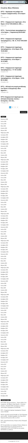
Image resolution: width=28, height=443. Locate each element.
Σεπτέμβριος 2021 (4, 251)
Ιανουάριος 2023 (4, 215)
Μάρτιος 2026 (4, 130)
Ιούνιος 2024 (3, 177)
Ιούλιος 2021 (3, 256)
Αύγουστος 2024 (4, 173)
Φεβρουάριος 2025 (5, 159)
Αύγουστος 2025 (4, 146)
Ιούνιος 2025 (3, 150)
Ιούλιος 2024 (3, 175)
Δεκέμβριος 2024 (4, 164)
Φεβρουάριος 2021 (5, 267)
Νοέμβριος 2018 (4, 328)
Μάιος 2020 (3, 287)
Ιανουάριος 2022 (4, 242)
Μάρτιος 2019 (4, 319)
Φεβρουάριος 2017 (5, 375)
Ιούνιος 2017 (3, 366)
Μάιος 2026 (3, 126)
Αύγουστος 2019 (4, 308)
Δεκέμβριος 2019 (4, 299)
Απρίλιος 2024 (4, 182)
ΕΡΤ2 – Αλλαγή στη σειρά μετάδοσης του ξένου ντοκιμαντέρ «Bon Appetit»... (13, 88)
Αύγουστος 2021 (4, 254)
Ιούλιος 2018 (3, 337)
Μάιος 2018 (3, 341)
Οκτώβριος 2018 (4, 330)
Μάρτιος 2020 (4, 292)
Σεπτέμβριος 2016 (4, 386)
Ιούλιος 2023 (3, 202)
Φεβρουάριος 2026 (5, 132)
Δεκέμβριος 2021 (4, 245)
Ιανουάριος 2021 (4, 269)
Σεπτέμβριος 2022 (4, 224)
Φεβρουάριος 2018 (5, 348)
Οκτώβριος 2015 (4, 395)
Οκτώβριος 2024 (4, 168)
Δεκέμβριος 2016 (4, 380)
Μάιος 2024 (3, 179)
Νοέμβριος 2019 (4, 301)
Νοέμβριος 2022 (4, 220)
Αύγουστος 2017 (4, 362)
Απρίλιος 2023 (4, 209)
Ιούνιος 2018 (3, 339)
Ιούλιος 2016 (3, 391)
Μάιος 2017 (3, 368)
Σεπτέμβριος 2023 (4, 197)
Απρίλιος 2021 (4, 263)
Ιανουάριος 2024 (4, 188)
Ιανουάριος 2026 (4, 135)
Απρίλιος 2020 (4, 290)
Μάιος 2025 (3, 153)
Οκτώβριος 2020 (4, 276)
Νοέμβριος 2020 (4, 274)
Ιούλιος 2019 (3, 310)
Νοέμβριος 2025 (4, 139)
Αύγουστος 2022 (4, 227)
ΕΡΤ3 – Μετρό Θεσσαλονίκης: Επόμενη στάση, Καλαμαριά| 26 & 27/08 (14, 421)
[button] (25, 2)
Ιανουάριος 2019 (4, 323)
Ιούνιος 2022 (3, 231)
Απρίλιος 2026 (4, 128)
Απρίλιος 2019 (4, 317)
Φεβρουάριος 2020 (5, 294)
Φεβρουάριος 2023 (5, 213)
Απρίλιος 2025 (4, 155)
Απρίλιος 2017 (4, 371)
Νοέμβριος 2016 (4, 382)
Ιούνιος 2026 (3, 123)
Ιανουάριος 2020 (4, 296)
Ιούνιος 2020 (3, 285)
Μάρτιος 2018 (4, 346)
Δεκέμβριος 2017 (4, 353)
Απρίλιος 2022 (4, 236)
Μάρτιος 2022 (4, 238)
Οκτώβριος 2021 (4, 249)
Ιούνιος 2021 (3, 258)
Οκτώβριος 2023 (4, 195)
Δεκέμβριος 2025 (4, 137)
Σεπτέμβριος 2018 (4, 332)
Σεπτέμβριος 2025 (4, 144)
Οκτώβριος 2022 (4, 222)
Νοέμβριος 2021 (4, 247)
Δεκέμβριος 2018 (4, 326)
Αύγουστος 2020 (4, 281)
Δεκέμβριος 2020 (4, 272)
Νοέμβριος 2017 (4, 355)
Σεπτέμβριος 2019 (4, 305)
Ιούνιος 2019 (3, 312)
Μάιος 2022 (3, 233)
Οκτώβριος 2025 (4, 141)
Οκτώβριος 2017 (4, 357)
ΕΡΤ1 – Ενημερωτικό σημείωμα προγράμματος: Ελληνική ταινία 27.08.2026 (13, 411)
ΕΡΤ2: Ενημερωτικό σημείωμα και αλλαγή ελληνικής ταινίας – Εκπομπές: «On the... (12, 99)
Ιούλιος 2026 (3, 121)
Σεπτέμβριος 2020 (4, 278)
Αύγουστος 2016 (4, 389)
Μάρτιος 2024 (4, 184)
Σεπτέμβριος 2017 (4, 359)
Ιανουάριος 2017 (4, 377)
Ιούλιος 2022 (3, 229)
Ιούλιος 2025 (3, 148)
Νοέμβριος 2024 (4, 166)
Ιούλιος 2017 (3, 364)
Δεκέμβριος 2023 (4, 191)
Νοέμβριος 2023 (4, 193)
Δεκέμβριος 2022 (4, 218)
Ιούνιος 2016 (3, 393)
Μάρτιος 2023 (4, 211)
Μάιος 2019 (3, 314)
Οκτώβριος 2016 (4, 384)
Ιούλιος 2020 (3, 283)
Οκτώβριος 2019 (4, 303)
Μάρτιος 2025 (4, 157)
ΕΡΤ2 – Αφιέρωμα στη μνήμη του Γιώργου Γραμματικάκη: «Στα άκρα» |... (13, 13)
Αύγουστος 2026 (4, 119)
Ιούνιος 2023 (3, 204)
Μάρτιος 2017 (4, 373)
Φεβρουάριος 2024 (5, 186)
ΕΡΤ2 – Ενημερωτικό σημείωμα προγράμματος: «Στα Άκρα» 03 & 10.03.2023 (12, 49)
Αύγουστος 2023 (4, 200)
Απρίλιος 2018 (4, 344)
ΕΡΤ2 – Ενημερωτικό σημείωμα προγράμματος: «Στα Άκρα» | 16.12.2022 (11, 59)
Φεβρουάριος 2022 (5, 240)
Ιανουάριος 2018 (4, 350)
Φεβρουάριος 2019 (5, 321)
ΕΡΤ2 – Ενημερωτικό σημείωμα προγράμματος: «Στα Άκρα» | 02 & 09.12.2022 (12, 78)
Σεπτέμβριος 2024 (4, 171)
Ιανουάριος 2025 (4, 162)
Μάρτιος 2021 (4, 265)
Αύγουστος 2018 (4, 335)
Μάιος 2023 (3, 206)
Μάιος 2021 (3, 260)
